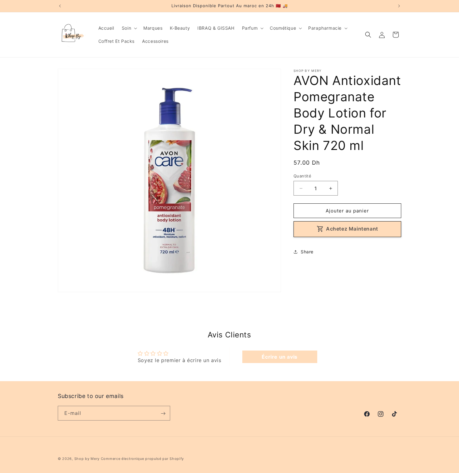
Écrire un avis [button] (279, 357)
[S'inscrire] (163, 413)
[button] (129, 28)
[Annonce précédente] (60, 6)
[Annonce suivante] (399, 6)
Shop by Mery (87, 458)
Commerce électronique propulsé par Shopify (142, 458)
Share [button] (307, 251)
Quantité (302, 175)
